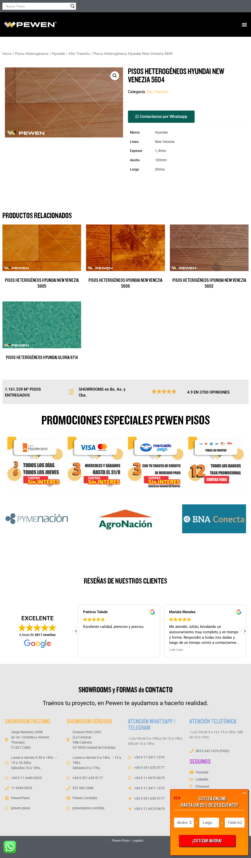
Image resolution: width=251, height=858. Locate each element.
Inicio (7, 53)
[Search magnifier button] (72, 6)
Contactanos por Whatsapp (163, 116)
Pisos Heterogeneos (32, 53)
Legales (138, 840)
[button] (244, 25)
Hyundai (58, 53)
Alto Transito (79, 53)
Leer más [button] (175, 650)
